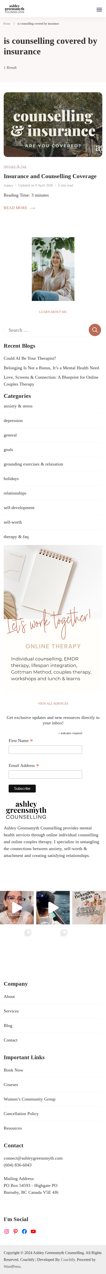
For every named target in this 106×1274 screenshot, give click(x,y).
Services (11, 1011)
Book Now (13, 1070)
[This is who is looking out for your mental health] (53, 908)
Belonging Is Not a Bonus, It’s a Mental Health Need (51, 367)
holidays (11, 478)
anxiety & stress (18, 406)
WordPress (12, 1266)
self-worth (13, 522)
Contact (11, 1040)
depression (13, 420)
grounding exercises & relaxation (33, 464)
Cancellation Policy (21, 1113)
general (10, 435)
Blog (8, 1025)
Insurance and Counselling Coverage (50, 176)
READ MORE (15, 208)
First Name (21, 741)
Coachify (68, 1260)
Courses (11, 1084)
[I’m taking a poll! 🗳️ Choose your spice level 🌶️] (17, 908)
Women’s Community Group (29, 1099)
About (9, 996)
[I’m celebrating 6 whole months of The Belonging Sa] (89, 908)
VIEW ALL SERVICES (53, 703)
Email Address (24, 766)
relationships (15, 493)
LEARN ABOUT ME (53, 312)
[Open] (99, 10)
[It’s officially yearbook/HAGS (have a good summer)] (17, 944)
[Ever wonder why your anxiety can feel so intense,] (53, 944)
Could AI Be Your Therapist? (30, 358)
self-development (19, 507)
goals (8, 449)
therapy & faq (15, 166)
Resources (13, 1128)
